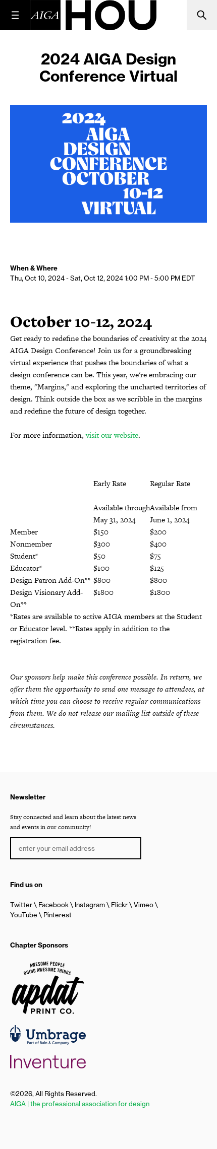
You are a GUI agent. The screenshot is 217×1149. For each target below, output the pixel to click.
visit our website (112, 435)
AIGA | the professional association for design (79, 1104)
